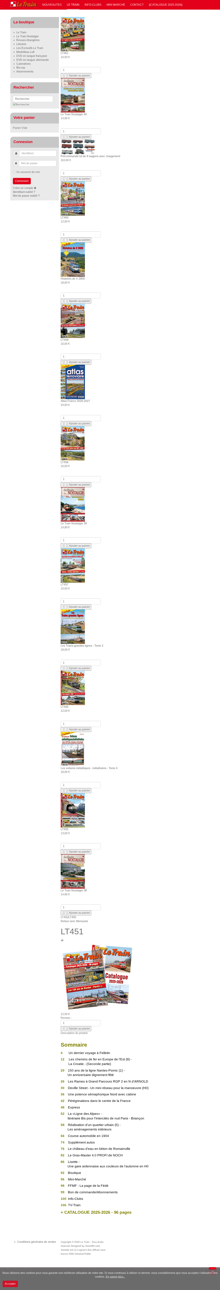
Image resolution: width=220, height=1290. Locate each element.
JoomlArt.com (92, 1246)
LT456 (64, 706)
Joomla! (65, 1250)
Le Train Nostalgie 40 (74, 114)
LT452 (64, 917)
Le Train (73, 4)
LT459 (64, 339)
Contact (137, 4)
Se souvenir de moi (28, 172)
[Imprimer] (62, 939)
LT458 (64, 462)
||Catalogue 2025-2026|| (165, 4)
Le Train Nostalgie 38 (74, 890)
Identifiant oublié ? (24, 191)
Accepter (10, 1283)
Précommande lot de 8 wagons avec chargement (90, 156)
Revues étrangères (28, 40)
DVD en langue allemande (32, 59)
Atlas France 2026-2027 (75, 400)
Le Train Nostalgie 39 (74, 523)
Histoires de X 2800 (73, 278)
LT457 (64, 584)
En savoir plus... (115, 1276)
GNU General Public (80, 1254)
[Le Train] (23, 3)
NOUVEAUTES (52, 4)
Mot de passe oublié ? (26, 195)
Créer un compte (23, 188)
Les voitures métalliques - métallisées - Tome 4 (89, 768)
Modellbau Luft (25, 51)
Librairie (21, 44)
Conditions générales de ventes (36, 1241)
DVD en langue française (31, 55)
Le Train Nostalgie (27, 36)
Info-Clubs (93, 4)
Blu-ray (20, 67)
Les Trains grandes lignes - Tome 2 (82, 645)
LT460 (64, 217)
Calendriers (23, 63)
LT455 (64, 829)
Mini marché (116, 4)
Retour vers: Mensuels (74, 921)
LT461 (64, 53)
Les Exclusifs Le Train (29, 48)
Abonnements (24, 71)
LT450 (72, 917)
